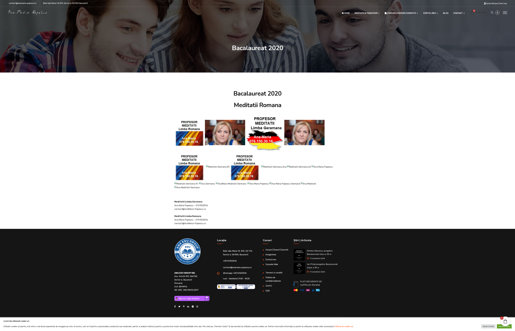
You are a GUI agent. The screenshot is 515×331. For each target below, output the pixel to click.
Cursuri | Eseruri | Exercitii (401, 13)
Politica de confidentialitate (273, 279)
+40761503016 (230, 261)
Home (347, 13)
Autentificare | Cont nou (496, 3)
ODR (268, 291)
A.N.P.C (269, 286)
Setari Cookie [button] (488, 326)
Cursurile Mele (272, 264)
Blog (445, 13)
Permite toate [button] (504, 326)
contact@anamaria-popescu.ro (22, 3)
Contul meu (429, 13)
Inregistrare (271, 254)
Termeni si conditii (274, 272)
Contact (458, 13)
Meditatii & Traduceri (366, 13)
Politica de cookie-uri (343, 326)
